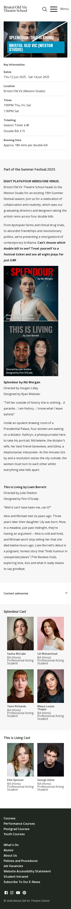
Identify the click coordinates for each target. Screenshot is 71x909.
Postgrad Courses (16, 828)
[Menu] (53, 9)
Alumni (8, 850)
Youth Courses (14, 833)
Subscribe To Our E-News (22, 881)
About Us (10, 855)
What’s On (11, 844)
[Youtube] (18, 893)
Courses (9, 818)
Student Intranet (16, 876)
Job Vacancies (13, 865)
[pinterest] (24, 893)
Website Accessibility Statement (27, 871)
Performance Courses (19, 823)
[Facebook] (6, 893)
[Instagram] (11, 893)
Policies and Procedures (21, 860)
